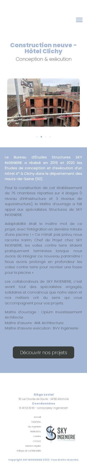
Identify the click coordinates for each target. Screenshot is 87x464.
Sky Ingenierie (34, 426)
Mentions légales (33, 445)
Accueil (37, 417)
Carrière (37, 436)
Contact (37, 441)
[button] (79, 19)
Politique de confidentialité (29, 450)
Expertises (36, 421)
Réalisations (35, 431)
